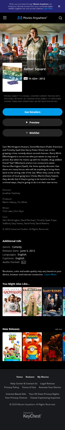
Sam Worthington (11, 220)
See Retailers (32, 112)
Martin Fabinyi (9, 202)
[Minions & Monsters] (32, 346)
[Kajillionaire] (32, 301)
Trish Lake (7, 211)
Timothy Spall (43, 220)
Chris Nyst (19, 211)
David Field (29, 223)
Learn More (50, 274)
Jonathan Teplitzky (11, 193)
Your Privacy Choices (16, 397)
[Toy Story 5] (12, 346)
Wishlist (34, 133)
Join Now (48, 8)
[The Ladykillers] (12, 301)
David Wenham (28, 220)
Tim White (22, 202)
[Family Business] (52, 301)
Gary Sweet (17, 223)
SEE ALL (58, 329)
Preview (34, 122)
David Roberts (42, 223)
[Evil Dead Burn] (52, 346)
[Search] (60, 18)
